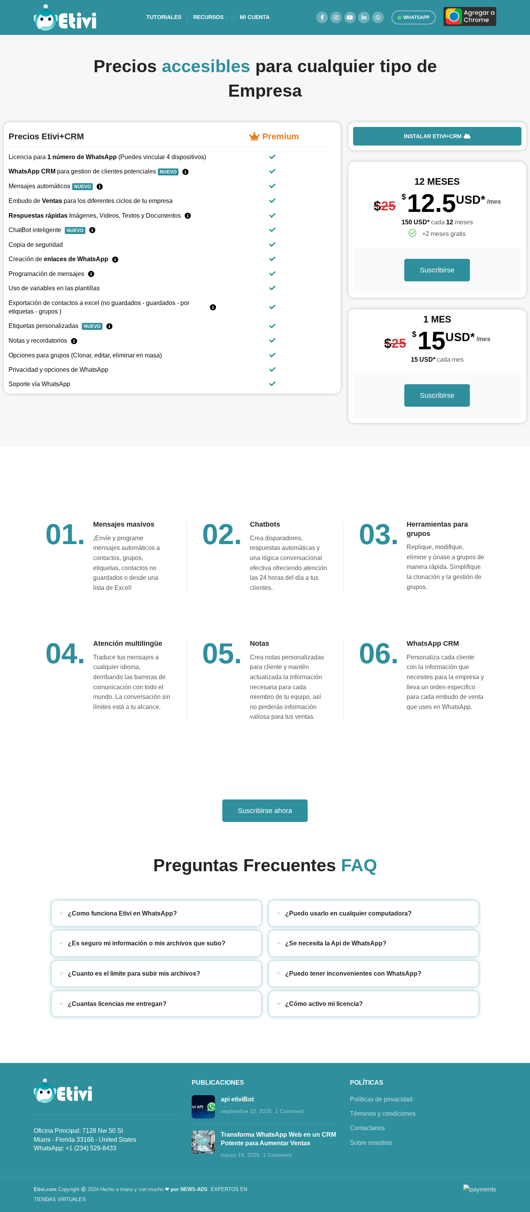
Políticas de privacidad (381, 1099)
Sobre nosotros (371, 1142)
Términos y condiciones (383, 1113)
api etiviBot (237, 1099)
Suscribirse (437, 270)
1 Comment (289, 1111)
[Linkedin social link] (364, 17)
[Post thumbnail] (203, 1106)
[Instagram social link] (336, 17)
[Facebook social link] (322, 17)
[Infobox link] (421, 556)
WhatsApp (416, 17)
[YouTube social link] (350, 17)
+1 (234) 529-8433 (91, 1148)
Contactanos (367, 1128)
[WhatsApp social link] (378, 17)
